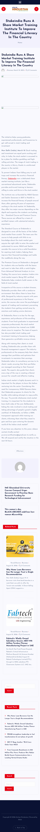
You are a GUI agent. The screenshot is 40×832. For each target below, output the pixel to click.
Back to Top (21, 827)
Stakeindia (12, 178)
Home (20, 43)
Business (10, 70)
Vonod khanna (15, 563)
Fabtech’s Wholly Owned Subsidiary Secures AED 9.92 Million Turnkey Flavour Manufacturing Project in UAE (20, 726)
